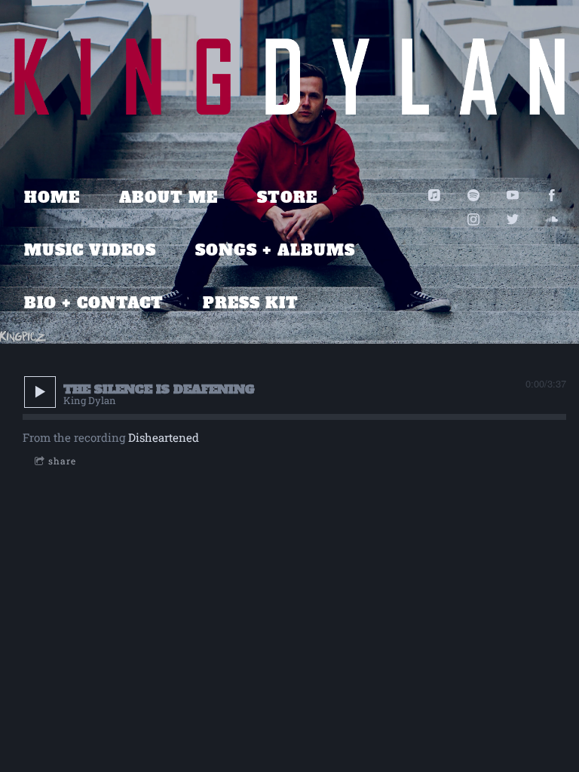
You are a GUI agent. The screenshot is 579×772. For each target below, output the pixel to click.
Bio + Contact (94, 303)
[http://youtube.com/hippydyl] (513, 195)
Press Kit (251, 303)
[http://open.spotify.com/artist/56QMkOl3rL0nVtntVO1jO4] (473, 195)
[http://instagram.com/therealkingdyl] (473, 219)
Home (52, 197)
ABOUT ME (168, 197)
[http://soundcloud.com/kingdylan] (552, 219)
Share (62, 461)
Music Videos (90, 250)
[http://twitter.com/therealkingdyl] (513, 219)
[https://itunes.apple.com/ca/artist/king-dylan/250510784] (434, 195)
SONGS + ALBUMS (275, 250)
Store (287, 197)
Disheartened (163, 437)
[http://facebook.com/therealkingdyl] (552, 195)
